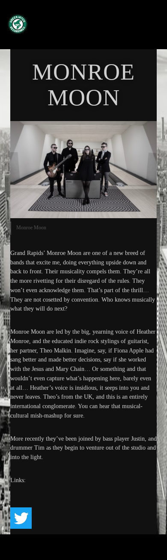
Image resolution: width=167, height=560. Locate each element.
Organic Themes (98, 551)
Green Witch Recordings (78, 24)
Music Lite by (67, 551)
